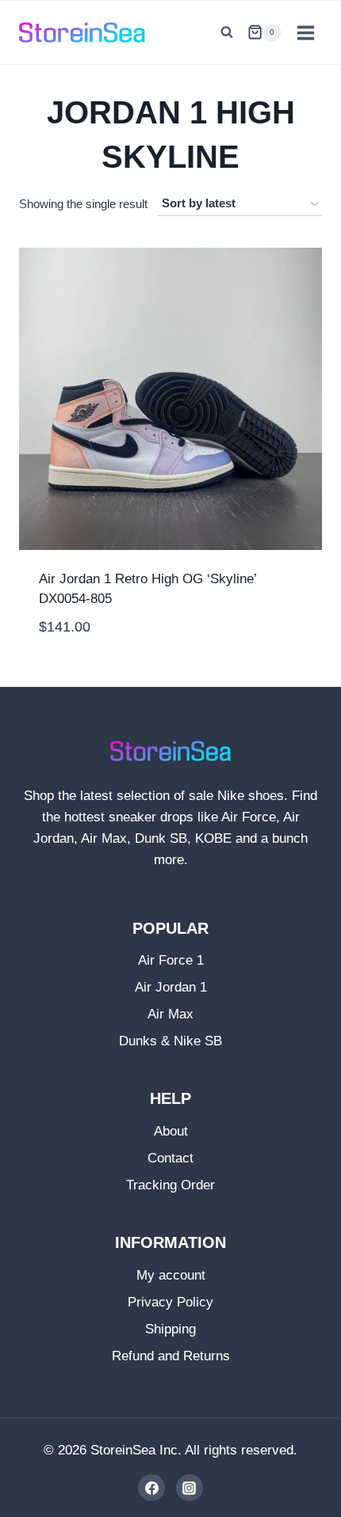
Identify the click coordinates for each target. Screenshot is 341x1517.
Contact (170, 1158)
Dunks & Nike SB (170, 1041)
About (171, 1131)
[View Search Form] (226, 32)
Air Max (170, 1014)
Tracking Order (170, 1185)
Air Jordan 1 (171, 987)
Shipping (170, 1329)
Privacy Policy (170, 1302)
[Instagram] (189, 1487)
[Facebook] (151, 1487)
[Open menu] (305, 32)
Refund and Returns (171, 1355)
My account (170, 1275)
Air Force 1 (171, 960)
